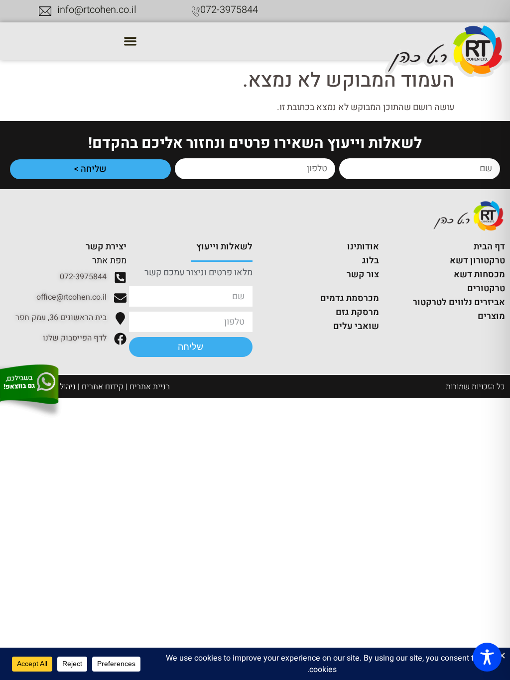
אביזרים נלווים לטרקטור (459, 302)
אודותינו (363, 246)
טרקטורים (486, 288)
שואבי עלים (356, 326)
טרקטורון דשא (477, 260)
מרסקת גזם (357, 312)
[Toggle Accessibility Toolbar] (487, 657)
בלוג (370, 260)
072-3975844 (229, 9)
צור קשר (363, 274)
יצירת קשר (106, 246)
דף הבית (489, 246)
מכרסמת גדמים (349, 298)
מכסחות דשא (479, 274)
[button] (130, 41)
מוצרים (491, 316)
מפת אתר (109, 260)
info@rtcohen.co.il (96, 9)
